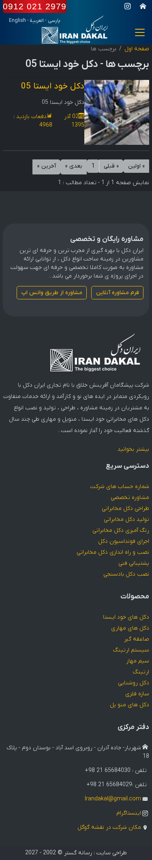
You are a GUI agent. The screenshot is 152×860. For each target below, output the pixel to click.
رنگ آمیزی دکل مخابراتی (120, 530)
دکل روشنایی (133, 683)
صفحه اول (136, 49)
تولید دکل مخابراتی (126, 519)
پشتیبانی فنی (133, 563)
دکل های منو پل (129, 705)
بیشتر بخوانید (133, 449)
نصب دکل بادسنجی (126, 574)
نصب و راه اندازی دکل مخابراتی (113, 552)
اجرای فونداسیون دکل (123, 541)
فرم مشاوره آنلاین (117, 293)
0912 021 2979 (34, 6)
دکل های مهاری (130, 628)
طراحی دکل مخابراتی (125, 508)
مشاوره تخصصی (130, 497)
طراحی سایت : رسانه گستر (95, 853)
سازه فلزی (137, 694)
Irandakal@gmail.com (113, 799)
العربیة (37, 20)
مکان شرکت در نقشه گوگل (109, 827)
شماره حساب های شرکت (119, 486)
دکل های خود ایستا (126, 617)
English (17, 20)
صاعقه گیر (136, 639)
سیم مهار (137, 661)
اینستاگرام (128, 813)
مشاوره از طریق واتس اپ (51, 293)
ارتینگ (141, 672)
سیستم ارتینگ (131, 650)
